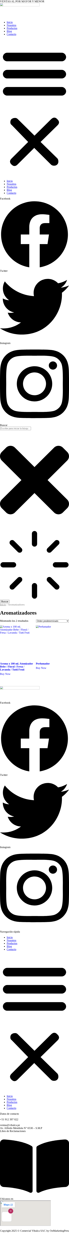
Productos (12, 28)
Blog (9, 31)
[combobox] (15, 428)
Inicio (10, 22)
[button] (34, 107)
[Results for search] (34, 565)
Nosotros (11, 25)
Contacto (11, 34)
